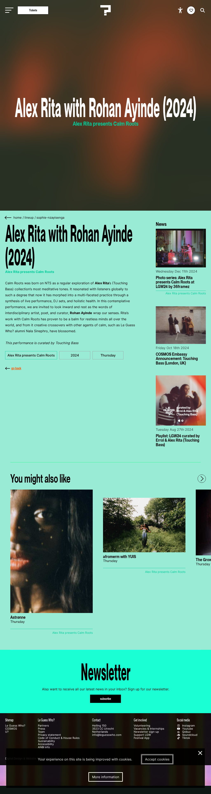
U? (7, 731)
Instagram (188, 725)
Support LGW (142, 734)
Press (41, 728)
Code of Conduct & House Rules (59, 737)
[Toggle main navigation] (8, 10)
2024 (75, 355)
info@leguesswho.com (106, 734)
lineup (29, 217)
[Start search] (201, 10)
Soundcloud (189, 734)
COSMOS (11, 728)
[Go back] (8, 217)
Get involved (140, 720)
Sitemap (9, 720)
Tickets (33, 10)
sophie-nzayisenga (50, 217)
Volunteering (142, 725)
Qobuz (186, 731)
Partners (43, 725)
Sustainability (46, 741)
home (17, 217)
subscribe (105, 698)
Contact (96, 720)
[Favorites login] (191, 10)
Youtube (187, 728)
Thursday (108, 355)
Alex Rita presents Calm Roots (31, 355)
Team (41, 731)
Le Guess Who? (15, 725)
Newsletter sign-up (146, 731)
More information (105, 777)
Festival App (141, 737)
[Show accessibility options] (180, 10)
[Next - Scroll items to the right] (202, 479)
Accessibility (46, 744)
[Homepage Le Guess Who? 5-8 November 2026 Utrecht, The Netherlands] (105, 10)
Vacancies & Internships (149, 728)
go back (16, 368)
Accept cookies (157, 759)
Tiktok (185, 737)
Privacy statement (49, 734)
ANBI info (44, 747)
